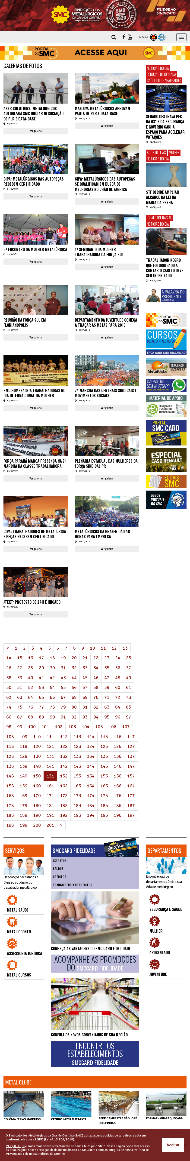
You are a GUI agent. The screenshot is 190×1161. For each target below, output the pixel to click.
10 (92, 648)
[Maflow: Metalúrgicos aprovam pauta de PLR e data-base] (107, 94)
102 (59, 727)
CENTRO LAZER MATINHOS (68, 1119)
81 (85, 707)
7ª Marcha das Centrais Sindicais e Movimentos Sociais (106, 393)
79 (63, 707)
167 (131, 786)
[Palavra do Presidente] (166, 295)
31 (63, 668)
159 (23, 786)
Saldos (58, 868)
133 (77, 756)
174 (91, 796)
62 (8, 697)
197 (131, 815)
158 (10, 786)
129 (23, 756)
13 (125, 648)
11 (103, 648)
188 (10, 815)
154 (91, 776)
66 (52, 697)
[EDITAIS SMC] (166, 481)
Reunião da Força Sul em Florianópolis (24, 322)
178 (10, 805)
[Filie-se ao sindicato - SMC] (166, 11)
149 (23, 776)
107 (126, 727)
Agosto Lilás (156, 152)
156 (117, 776)
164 (91, 786)
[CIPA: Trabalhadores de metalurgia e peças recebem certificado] (35, 520)
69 (85, 697)
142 (64, 766)
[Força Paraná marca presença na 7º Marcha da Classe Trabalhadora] (35, 444)
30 (52, 668)
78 (52, 707)
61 (128, 687)
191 (50, 815)
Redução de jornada (161, 74)
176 (117, 796)
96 (117, 717)
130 (37, 756)
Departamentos (164, 850)
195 (104, 815)
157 (131, 776)
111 (50, 737)
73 (128, 697)
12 (114, 648)
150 (37, 776)
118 (10, 746)
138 (10, 766)
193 (77, 815)
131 (50, 756)
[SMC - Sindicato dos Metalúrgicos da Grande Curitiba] (95, 14)
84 (117, 707)
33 (85, 668)
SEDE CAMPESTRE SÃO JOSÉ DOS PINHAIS (117, 1120)
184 (91, 805)
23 (106, 658)
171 (50, 796)
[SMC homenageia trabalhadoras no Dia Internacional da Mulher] (35, 373)
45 (85, 678)
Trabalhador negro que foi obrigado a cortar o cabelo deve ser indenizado (164, 267)
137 (131, 756)
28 (30, 668)
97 (128, 717)
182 (64, 805)
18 (52, 658)
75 (19, 707)
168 (10, 796)
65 (41, 697)
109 (23, 737)
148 (10, 776)
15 (19, 658)
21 (85, 658)
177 (131, 796)
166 (117, 786)
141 (50, 766)
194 (91, 815)
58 (95, 687)
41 (41, 678)
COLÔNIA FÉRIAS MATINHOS (22, 1119)
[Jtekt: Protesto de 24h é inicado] (35, 588)
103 (72, 727)
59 (106, 687)
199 (23, 825)
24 (117, 658)
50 (8, 687)
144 (91, 766)
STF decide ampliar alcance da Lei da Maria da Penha (162, 197)
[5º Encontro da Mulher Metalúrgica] (35, 235)
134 (91, 756)
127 (131, 746)
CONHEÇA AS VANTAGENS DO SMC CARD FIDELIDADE (91, 948)
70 (95, 697)
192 (64, 815)
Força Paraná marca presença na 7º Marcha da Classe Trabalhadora (34, 463)
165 (104, 786)
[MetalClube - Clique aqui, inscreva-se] (166, 367)
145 (104, 766)
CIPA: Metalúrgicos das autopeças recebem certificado (33, 181)
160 (37, 786)
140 (37, 766)
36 (117, 668)
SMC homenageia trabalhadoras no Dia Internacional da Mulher (34, 393)
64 (30, 697)
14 (8, 658)
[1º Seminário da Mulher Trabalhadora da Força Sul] (107, 238)
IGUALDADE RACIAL (159, 218)
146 (117, 766)
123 (77, 746)
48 (117, 678)
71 (106, 697)
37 (128, 668)
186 (117, 805)
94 (95, 717)
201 (50, 825)
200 (37, 825)
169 (23, 796)
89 (41, 717)
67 (63, 697)
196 (117, 815)
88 (30, 717)
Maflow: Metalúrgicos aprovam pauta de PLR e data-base (102, 111)
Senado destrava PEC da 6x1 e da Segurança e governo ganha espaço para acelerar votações (165, 127)
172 (64, 796)
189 (23, 815)
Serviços (15, 850)
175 (104, 796)
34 (95, 668)
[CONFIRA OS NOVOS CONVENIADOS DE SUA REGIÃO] (95, 1004)
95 (106, 717)
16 (30, 658)
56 (74, 687)
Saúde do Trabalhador (164, 80)
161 (50, 786)
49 (128, 678)
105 (99, 727)
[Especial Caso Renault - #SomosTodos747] (166, 460)
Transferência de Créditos (72, 884)
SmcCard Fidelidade (74, 850)
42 (52, 678)
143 (77, 766)
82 (95, 707)
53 (41, 687)
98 (8, 727)
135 (104, 756)
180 (37, 805)
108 (10, 737)
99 (19, 727)
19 (63, 658)
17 (41, 658)
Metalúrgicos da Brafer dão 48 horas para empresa (102, 534)
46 (95, 678)
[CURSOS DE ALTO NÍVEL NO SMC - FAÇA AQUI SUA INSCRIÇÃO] (166, 342)
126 (117, 746)
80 (74, 707)
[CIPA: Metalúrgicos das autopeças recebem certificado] (35, 165)
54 (52, 687)
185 (104, 805)
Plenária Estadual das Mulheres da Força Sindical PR (106, 463)
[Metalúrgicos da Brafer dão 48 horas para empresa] (107, 520)
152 (64, 776)
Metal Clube (18, 1082)
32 (74, 668)
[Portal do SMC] (166, 320)
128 (10, 756)
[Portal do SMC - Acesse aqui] (95, 53)
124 (91, 746)
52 (30, 687)
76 (30, 707)
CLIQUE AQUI (15, 1146)
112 (64, 737)
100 (32, 727)
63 (19, 697)
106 (112, 727)
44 (74, 678)
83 (106, 707)
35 (106, 668)
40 (30, 678)
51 (19, 687)
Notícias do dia (158, 68)
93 (85, 717)
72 (117, 697)
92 (74, 717)
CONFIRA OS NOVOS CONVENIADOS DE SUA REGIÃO (89, 1035)
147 (131, 766)
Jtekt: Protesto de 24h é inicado (31, 602)
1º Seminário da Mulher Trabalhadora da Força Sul (99, 252)
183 (77, 805)
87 (19, 717)
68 (74, 697)
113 (77, 737)
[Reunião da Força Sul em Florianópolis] (35, 309)
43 (63, 678)
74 (8, 707)
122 (64, 746)
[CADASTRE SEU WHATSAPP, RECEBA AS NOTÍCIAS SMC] (166, 385)
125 (104, 746)
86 (8, 717)
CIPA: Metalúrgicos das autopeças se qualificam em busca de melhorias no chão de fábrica (105, 184)
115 (104, 737)
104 (85, 727)
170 (37, 796)
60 (117, 687)
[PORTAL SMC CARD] (166, 432)
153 (77, 776)
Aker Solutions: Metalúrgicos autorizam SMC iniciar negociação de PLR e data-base (33, 114)
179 (23, 805)
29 (41, 668)
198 (10, 825)
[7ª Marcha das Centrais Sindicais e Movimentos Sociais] (107, 376)
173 (77, 796)
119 (23, 746)
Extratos (59, 860)
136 (117, 756)
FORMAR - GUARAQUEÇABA (164, 1118)
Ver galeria (35, 131)
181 (50, 805)
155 (104, 776)
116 (117, 737)
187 (131, 805)
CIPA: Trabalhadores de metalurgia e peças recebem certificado (34, 534)
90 (52, 717)
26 (8, 668)
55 (63, 687)
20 (74, 658)
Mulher (174, 152)
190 (37, 815)
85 (128, 707)
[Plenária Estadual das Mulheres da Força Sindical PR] (107, 447)
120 (37, 746)
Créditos (59, 876)
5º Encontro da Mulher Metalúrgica (35, 249)
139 (23, 766)
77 (41, 707)
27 (19, 668)
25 (128, 658)
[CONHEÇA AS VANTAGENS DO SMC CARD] (95, 917)
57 (85, 687)
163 (77, 786)
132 (64, 756)
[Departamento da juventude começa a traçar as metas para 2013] (107, 309)
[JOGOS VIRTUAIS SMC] (166, 500)
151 (52, 776)
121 (50, 746)
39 (19, 678)
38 (8, 678)
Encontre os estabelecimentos (95, 1053)
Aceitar (173, 1144)
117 (131, 737)
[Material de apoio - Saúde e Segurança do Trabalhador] (166, 406)
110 (37, 737)
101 (45, 727)
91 (63, 717)
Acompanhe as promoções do (95, 964)
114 (91, 737)
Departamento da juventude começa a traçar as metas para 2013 (106, 322)
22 (95, 658)
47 (106, 678)
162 (64, 786)
